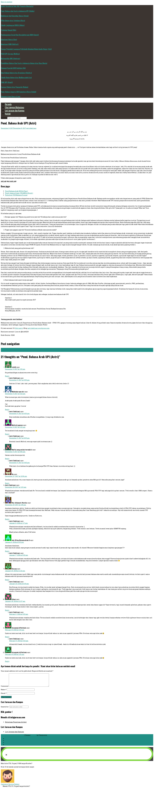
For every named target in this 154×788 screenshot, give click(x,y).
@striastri (19, 328)
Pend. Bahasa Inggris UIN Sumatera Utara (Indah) (18, 92)
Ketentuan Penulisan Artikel (16, 722)
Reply (7, 376)
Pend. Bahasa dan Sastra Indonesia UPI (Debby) (17, 11)
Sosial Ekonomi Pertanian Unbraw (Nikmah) (19, 349)
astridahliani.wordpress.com (39, 328)
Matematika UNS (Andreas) (10, 58)
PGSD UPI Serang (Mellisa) (10, 54)
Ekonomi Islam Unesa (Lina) (10, 96)
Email (4, 693)
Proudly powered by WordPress (12, 735)
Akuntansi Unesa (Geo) (9, 39)
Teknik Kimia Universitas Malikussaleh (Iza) (16, 77)
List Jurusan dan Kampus (14, 110)
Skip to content (6, 2)
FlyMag (33, 735)
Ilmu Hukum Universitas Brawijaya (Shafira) (16, 73)
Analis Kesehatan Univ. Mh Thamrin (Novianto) (17, 6)
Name (3, 690)
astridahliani (31, 128)
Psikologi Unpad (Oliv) (8, 30)
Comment (4, 686)
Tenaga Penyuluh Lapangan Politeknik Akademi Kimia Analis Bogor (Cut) (26, 49)
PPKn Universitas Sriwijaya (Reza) (13, 20)
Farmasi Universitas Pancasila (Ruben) (14, 87)
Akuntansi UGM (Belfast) (9, 44)
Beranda (8, 104)
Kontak (7, 113)
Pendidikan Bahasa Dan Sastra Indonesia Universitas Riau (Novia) (24, 63)
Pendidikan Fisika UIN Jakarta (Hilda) (16, 351)
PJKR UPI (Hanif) (7, 82)
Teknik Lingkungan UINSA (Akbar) (13, 25)
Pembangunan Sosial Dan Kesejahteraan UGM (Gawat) (20, 35)
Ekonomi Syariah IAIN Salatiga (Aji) (13, 68)
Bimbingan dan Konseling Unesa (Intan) (14, 16)
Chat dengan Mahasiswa (14, 107)
